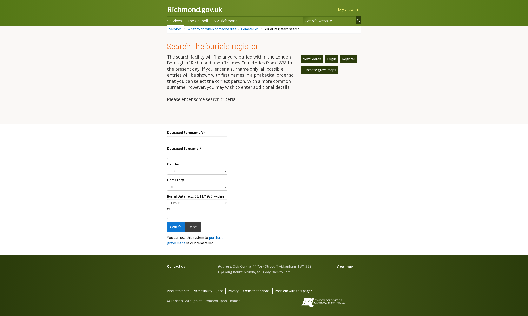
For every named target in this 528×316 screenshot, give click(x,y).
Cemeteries (250, 29)
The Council (197, 21)
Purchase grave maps (319, 70)
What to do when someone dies (211, 29)
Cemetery (175, 180)
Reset (193, 227)
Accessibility (203, 291)
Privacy (233, 291)
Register (348, 59)
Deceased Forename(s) (186, 132)
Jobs (220, 291)
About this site (178, 291)
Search (176, 227)
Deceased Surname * (184, 148)
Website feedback (256, 291)
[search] (358, 20)
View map (345, 266)
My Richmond (225, 21)
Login (331, 59)
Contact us (176, 266)
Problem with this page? (293, 291)
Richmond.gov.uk (195, 9)
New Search (312, 59)
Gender (173, 164)
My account (349, 9)
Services (174, 21)
